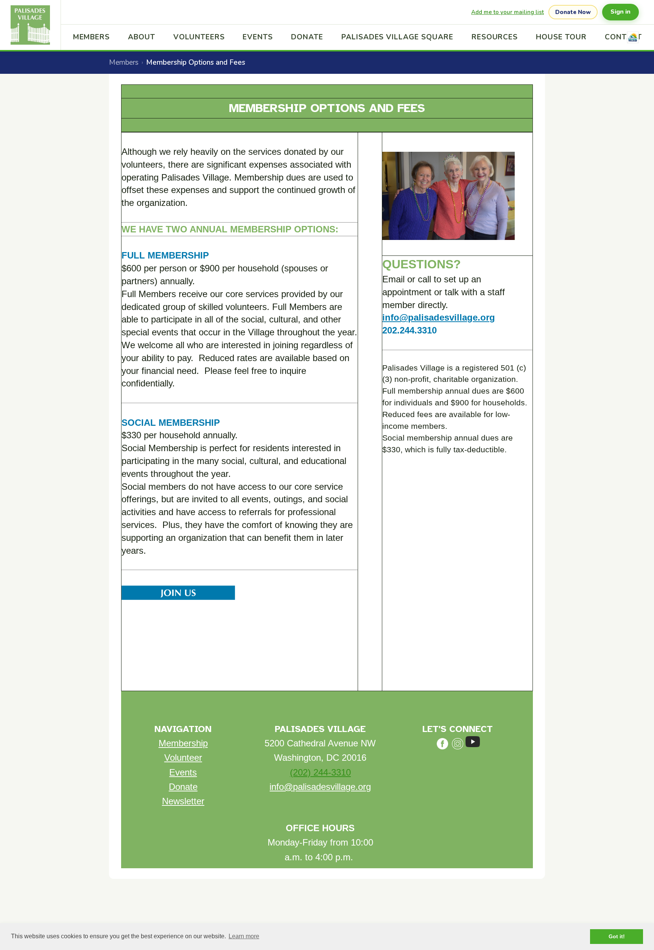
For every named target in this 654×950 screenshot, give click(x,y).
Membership (183, 743)
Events (258, 37)
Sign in (620, 12)
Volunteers (199, 37)
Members (91, 37)
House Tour (561, 37)
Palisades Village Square (397, 37)
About (141, 37)
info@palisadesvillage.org (438, 317)
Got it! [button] (617, 936)
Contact (623, 37)
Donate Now (573, 12)
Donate (307, 37)
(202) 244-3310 (320, 772)
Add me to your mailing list (507, 12)
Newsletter (183, 801)
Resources (495, 37)
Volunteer (183, 757)
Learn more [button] (244, 936)
